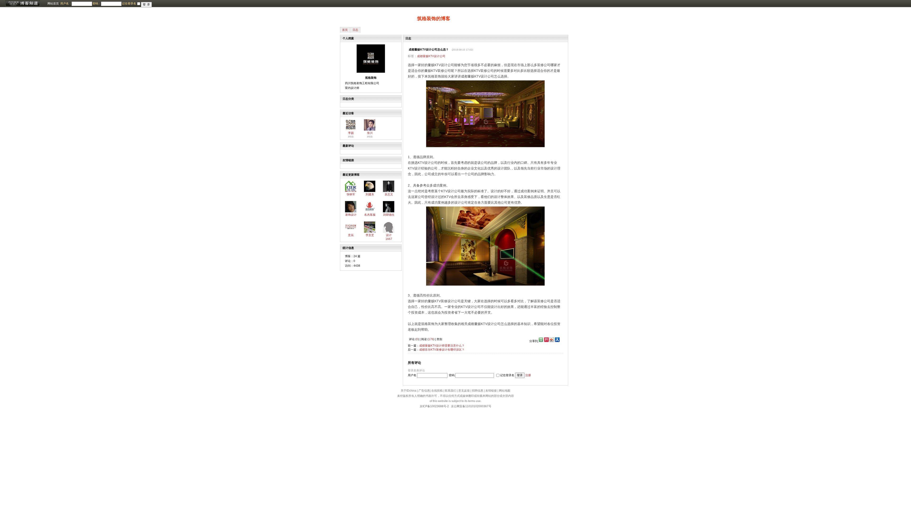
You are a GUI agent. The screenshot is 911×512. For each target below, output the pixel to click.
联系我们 (450, 390)
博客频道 (23, 3)
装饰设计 (351, 214)
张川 (370, 133)
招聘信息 (477, 390)
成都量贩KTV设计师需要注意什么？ (442, 345)
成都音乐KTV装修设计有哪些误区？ (442, 349)
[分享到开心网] (546, 341)
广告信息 (424, 390)
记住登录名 (507, 375)
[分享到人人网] (557, 341)
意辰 (351, 235)
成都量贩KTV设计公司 (431, 56)
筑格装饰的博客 (433, 18)
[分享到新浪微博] (551, 341)
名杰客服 (370, 214)
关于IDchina (408, 390)
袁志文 (389, 194)
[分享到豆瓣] (540, 341)
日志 (355, 30)
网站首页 (53, 3)
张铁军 (351, 194)
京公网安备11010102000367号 (471, 406)
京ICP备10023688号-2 (434, 406)
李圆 (351, 133)
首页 (345, 30)
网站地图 (504, 390)
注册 (528, 375)
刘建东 (370, 194)
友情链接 (491, 390)
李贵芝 (370, 235)
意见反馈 (464, 390)
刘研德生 (389, 214)
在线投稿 (437, 390)
